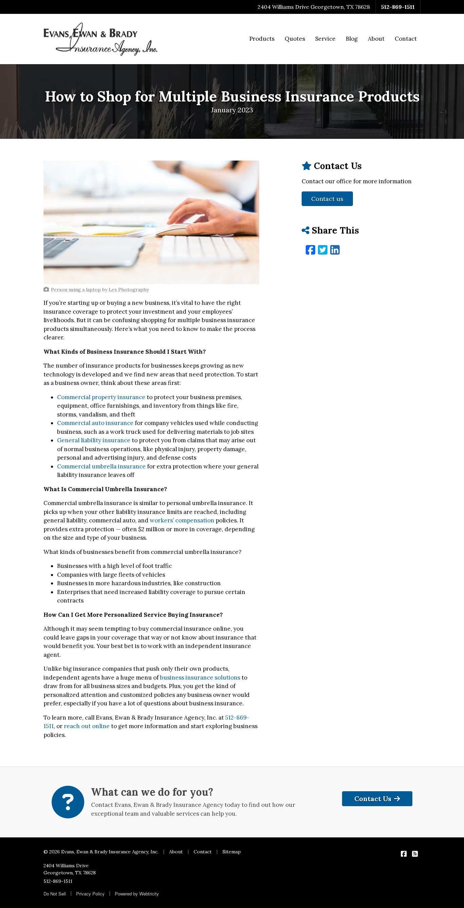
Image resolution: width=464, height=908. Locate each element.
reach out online (87, 726)
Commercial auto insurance (95, 423)
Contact (406, 38)
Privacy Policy (90, 893)
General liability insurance (93, 440)
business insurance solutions (200, 677)
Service (325, 38)
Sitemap (231, 852)
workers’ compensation (182, 520)
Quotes (295, 38)
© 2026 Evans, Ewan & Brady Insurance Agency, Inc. (100, 852)
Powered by (137, 893)
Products (261, 38)
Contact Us (372, 798)
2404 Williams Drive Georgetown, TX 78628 (69, 869)
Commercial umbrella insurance (101, 466)
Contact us (327, 199)
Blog (352, 38)
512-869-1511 (398, 6)
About (376, 38)
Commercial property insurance (101, 397)
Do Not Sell (54, 893)
